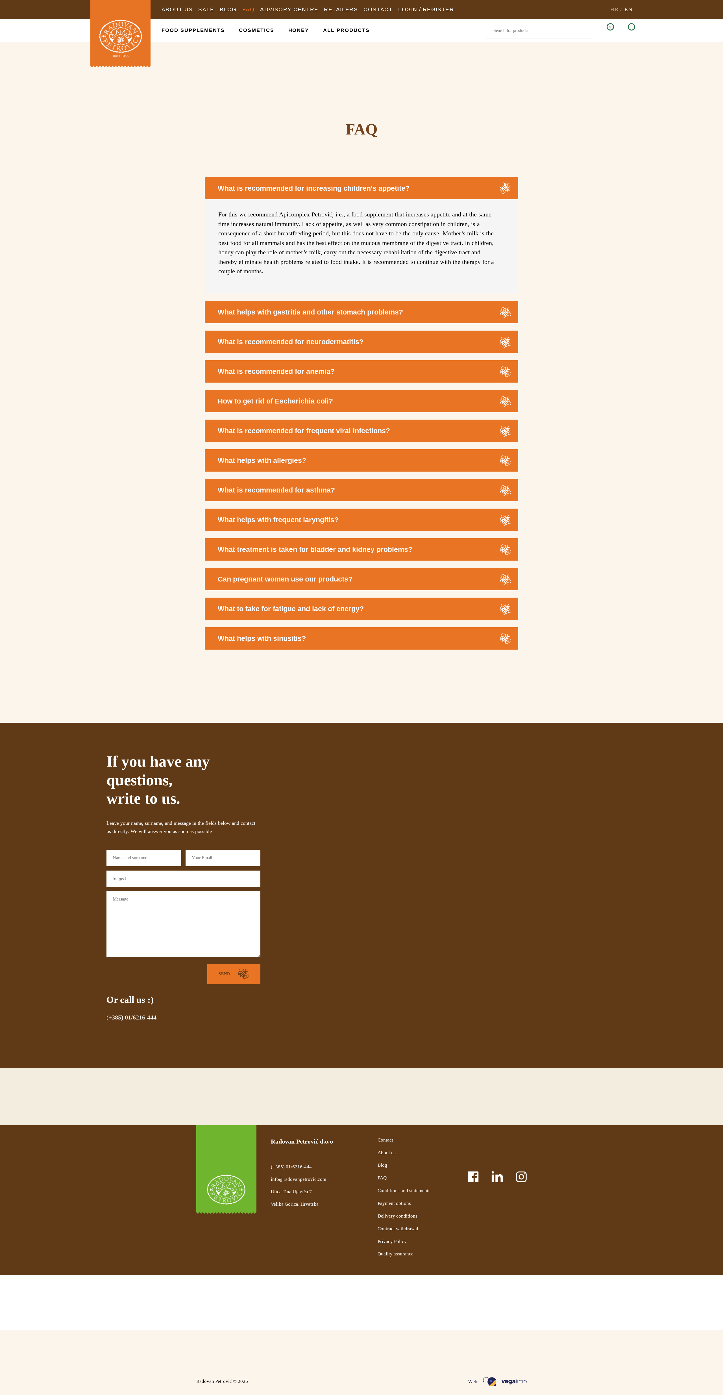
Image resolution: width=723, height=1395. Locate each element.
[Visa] (462, 1351)
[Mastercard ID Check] (493, 1351)
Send (224, 974)
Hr (614, 9)
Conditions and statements (404, 1190)
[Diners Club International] (429, 1351)
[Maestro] (363, 1351)
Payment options (394, 1203)
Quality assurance (395, 1254)
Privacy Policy (392, 1241)
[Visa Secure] (522, 1351)
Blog (382, 1165)
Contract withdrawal (398, 1228)
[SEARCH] (584, 30)
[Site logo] (120, 34)
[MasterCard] (397, 1351)
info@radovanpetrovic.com (298, 1179)
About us (387, 1152)
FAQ (382, 1178)
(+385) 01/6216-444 (131, 1017)
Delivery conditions (397, 1216)
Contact (385, 1140)
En (628, 9)
